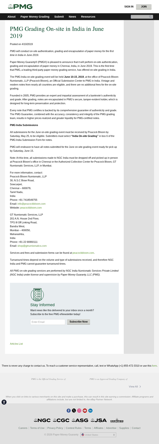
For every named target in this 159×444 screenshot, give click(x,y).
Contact (136, 428)
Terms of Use (37, 428)
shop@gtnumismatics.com (32, 246)
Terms (87, 428)
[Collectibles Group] (117, 420)
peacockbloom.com (31, 207)
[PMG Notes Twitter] (74, 410)
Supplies (124, 428)
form (154, 365)
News (72, 16)
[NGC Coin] (42, 420)
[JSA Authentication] (98, 420)
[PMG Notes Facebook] (68, 410)
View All (134, 386)
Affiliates (98, 428)
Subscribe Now (79, 321)
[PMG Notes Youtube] (84, 410)
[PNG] (48, 386)
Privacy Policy (55, 428)
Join (144, 6)
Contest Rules (74, 428)
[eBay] (96, 386)
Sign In (129, 6)
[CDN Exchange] (116, 386)
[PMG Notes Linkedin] (90, 410)
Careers (22, 428)
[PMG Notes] (21, 6)
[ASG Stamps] (80, 420)
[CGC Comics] (61, 420)
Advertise (111, 428)
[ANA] (26, 386)
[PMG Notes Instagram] (79, 410)
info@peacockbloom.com (31, 203)
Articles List (16, 343)
